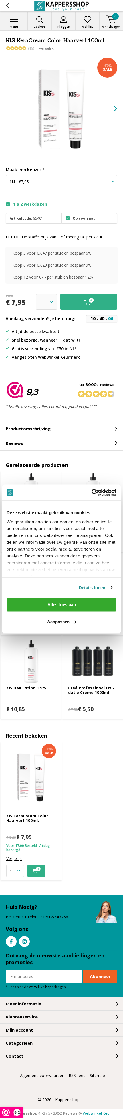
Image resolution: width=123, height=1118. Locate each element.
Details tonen (92, 587)
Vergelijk (46, 48)
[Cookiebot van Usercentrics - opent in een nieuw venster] (91, 492)
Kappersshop (67, 1099)
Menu (14, 27)
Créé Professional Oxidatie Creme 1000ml (91, 690)
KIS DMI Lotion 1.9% (26, 688)
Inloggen (63, 27)
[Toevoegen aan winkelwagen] (36, 871)
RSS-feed (77, 1075)
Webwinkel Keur (97, 1113)
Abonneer (100, 976)
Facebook (11, 941)
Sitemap (97, 1075)
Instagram (24, 941)
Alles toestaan (61, 604)
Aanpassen (58, 621)
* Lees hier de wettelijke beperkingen (36, 987)
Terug (7, 5)
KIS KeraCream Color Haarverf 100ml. (27, 818)
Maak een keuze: (25, 169)
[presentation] (111, 108)
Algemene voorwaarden (42, 1075)
